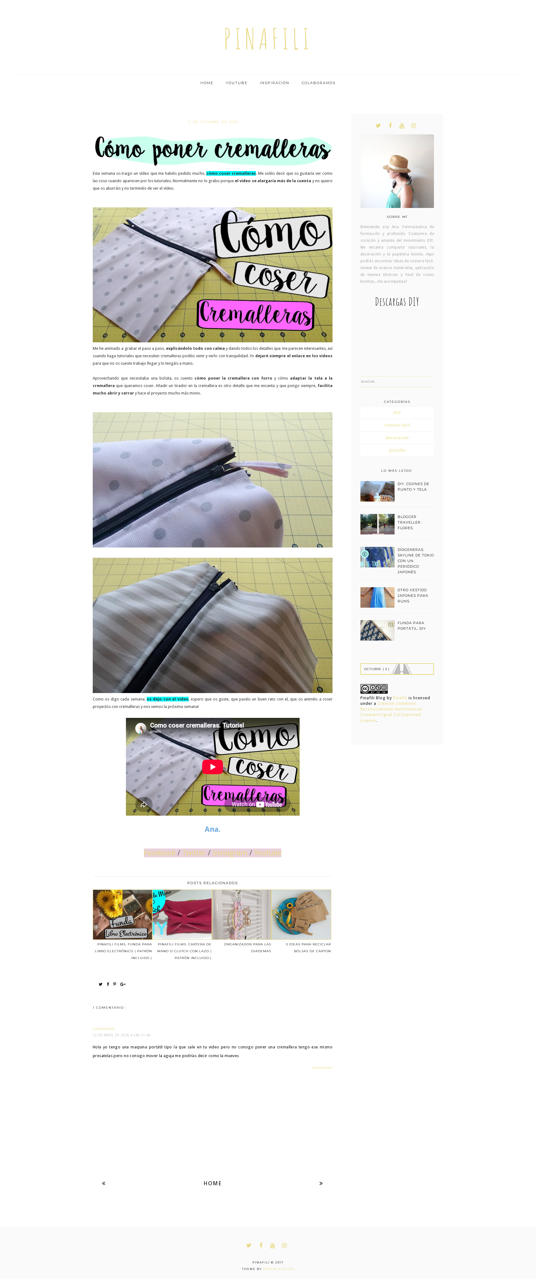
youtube (397, 450)
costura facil (397, 425)
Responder (322, 1068)
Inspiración (274, 83)
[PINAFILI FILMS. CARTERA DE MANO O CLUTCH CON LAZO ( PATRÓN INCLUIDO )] (181, 914)
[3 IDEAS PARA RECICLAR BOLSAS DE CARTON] (300, 914)
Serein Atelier (278, 1269)
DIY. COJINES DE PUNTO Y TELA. (413, 487)
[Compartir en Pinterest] (116, 984)
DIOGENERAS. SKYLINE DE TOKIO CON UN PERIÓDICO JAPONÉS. (416, 560)
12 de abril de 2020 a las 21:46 (122, 1035)
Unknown (104, 1029)
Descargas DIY (397, 301)
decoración (397, 437)
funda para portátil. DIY (412, 626)
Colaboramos (319, 83)
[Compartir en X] (102, 984)
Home (206, 83)
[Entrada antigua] (321, 1183)
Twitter (194, 853)
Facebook (160, 853)
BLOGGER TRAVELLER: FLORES (410, 522)
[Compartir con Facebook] (109, 984)
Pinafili (400, 698)
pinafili (268, 38)
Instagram (230, 853)
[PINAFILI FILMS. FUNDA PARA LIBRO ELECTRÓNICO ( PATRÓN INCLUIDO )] (122, 914)
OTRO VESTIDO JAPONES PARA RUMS (413, 595)
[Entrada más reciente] (104, 1183)
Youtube (237, 83)
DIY (397, 412)
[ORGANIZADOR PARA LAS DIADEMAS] (241, 914)
